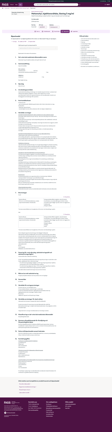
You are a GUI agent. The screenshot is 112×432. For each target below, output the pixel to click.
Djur (20, 4)
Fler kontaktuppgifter (33, 410)
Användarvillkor (50, 414)
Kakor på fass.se (50, 412)
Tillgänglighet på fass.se (51, 406)
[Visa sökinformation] (79, 4)
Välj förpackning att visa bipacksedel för (27, 45)
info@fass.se (35, 406)
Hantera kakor (49, 416)
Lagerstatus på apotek (70, 404)
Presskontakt (49, 410)
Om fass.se (48, 404)
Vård (16, 4)
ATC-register (68, 406)
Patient (12, 4)
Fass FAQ (67, 408)
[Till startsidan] (2, 8)
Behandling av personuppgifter (53, 408)
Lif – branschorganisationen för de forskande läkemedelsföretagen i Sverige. (13, 409)
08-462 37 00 (35, 404)
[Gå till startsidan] (5, 4)
